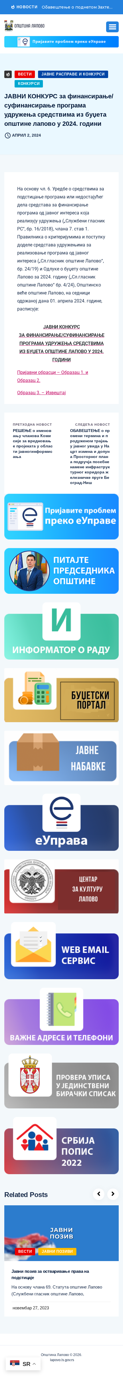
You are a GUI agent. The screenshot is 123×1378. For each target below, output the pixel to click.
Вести (24, 74)
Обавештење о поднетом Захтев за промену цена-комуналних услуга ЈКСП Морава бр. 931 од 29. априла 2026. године (78, 7)
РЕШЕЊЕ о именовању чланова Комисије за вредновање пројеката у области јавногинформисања (33, 443)
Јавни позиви (57, 1251)
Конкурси (28, 83)
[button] (112, 26)
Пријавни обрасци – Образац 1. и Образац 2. (52, 376)
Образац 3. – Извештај (41, 392)
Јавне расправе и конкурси (72, 74)
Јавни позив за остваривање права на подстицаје (50, 1274)
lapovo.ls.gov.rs (61, 1360)
